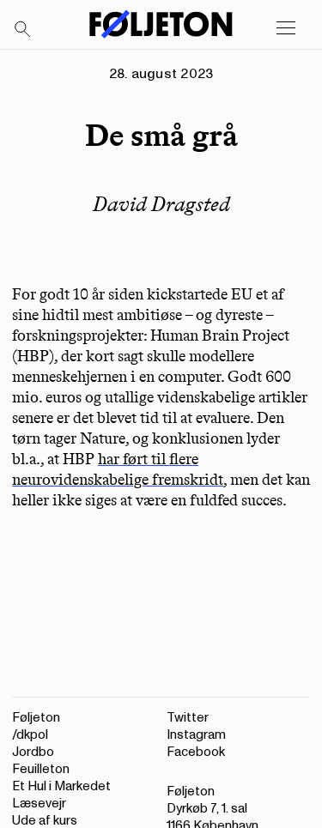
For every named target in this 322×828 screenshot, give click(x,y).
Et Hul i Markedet (61, 786)
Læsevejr (39, 804)
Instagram (196, 735)
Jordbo (33, 752)
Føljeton (36, 718)
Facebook (196, 752)
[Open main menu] (286, 28)
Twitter (188, 718)
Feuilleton (41, 769)
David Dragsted (161, 203)
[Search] (23, 30)
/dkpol (30, 735)
